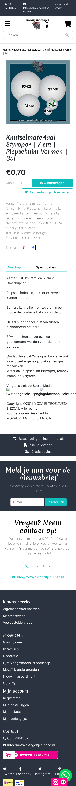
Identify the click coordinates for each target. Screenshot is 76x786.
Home (6, 49)
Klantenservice (14, 616)
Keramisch (11, 649)
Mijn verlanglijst (15, 719)
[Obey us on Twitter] (23, 392)
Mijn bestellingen (16, 705)
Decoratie (10, 656)
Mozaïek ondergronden (21, 669)
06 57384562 (10, 6)
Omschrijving (16, 267)
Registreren (11, 698)
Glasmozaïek (13, 642)
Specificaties (46, 267)
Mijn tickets (12, 712)
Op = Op (9, 683)
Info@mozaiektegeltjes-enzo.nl (36, 9)
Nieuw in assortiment (19, 676)
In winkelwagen (52, 183)
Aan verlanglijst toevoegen (49, 192)
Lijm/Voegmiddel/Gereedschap (26, 663)
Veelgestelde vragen (62, 6)
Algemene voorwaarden (21, 609)
